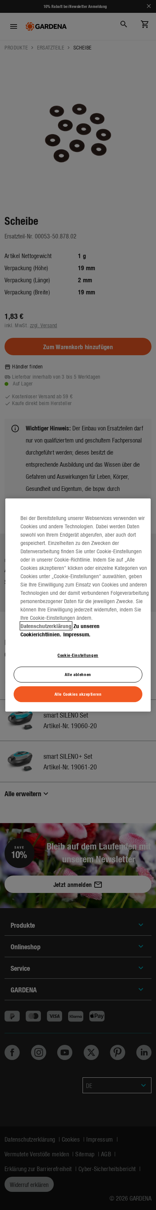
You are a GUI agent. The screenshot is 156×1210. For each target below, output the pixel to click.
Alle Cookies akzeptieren (78, 694)
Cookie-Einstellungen (78, 655)
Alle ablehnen (78, 674)
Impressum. (76, 634)
